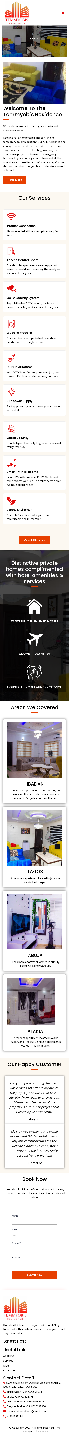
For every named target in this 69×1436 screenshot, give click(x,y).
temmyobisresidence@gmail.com (26, 1411)
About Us (8, 1356)
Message (17, 1257)
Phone (16, 1243)
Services (8, 1360)
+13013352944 (15, 1416)
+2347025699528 (34, 1401)
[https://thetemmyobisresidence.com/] (17, 12)
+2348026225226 (35, 1406)
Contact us (9, 1370)
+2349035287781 (24, 1396)
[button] (62, 13)
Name (15, 1215)
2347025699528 (32, 1392)
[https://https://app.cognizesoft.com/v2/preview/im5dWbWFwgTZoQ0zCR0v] (34, 41)
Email (15, 1229)
